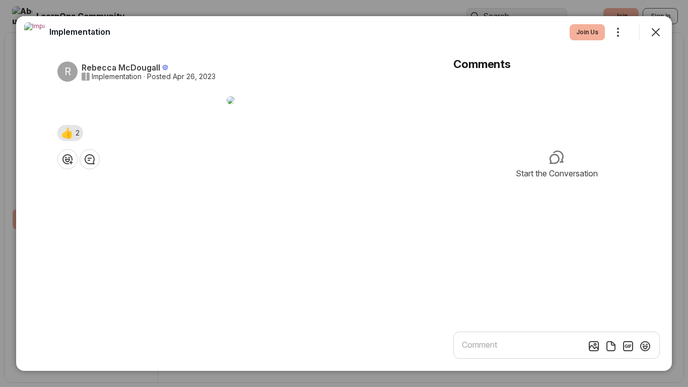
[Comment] (90, 159)
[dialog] (344, 193)
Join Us (587, 32)
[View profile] (34, 32)
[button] (70, 133)
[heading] (79, 31)
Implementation (117, 77)
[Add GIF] (628, 346)
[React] (67, 159)
